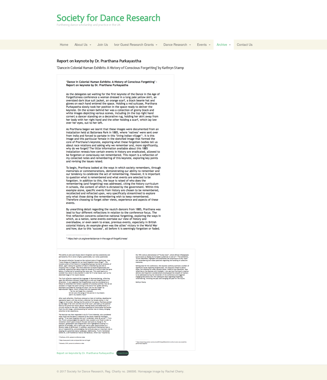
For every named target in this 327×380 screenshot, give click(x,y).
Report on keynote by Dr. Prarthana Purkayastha (85, 353)
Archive (222, 44)
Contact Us (244, 44)
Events (202, 44)
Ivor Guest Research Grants (134, 44)
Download (122, 353)
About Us (81, 44)
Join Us (102, 44)
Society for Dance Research (108, 17)
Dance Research (175, 44)
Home (64, 44)
